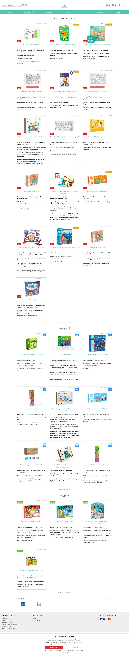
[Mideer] (23, 604)
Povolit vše (75, 647)
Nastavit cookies (64, 652)
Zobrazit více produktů (64, 322)
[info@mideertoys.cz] (23, 5)
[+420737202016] (26, 5)
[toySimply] (40, 604)
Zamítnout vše (54, 647)
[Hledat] (20, 5)
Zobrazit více (108, 599)
